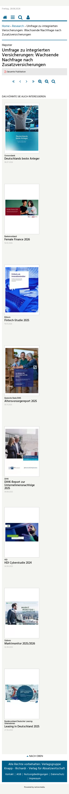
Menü (13, 19)
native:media (39, 787)
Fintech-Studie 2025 (16, 320)
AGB (18, 774)
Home (6, 26)
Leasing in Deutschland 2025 (21, 726)
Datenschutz (57, 774)
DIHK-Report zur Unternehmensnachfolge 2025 (19, 485)
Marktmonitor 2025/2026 (19, 643)
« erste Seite (13, 83)
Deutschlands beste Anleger (21, 158)
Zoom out (47, 83)
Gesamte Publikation (16, 72)
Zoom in (40, 83)
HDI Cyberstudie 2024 (18, 563)
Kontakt (9, 774)
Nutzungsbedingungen (36, 774)
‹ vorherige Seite (20, 83)
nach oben (36, 756)
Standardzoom (53, 83)
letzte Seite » (33, 83)
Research (18, 26)
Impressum (35, 778)
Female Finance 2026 (17, 239)
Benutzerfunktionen (29, 19)
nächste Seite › (27, 83)
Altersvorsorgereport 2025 (20, 401)
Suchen (21, 19)
